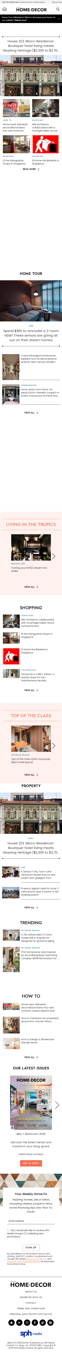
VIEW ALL (29, 413)
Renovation (18, 563)
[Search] (58, 9)
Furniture (27, 615)
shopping (31, 608)
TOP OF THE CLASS (31, 716)
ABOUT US (31, 1292)
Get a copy (31, 1163)
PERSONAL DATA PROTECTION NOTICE (31, 1314)
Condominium (29, 385)
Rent (31, 838)
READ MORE (29, 169)
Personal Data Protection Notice (23, 1261)
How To (7, 120)
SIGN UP (31, 1247)
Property (31, 785)
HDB (31, 326)
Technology (28, 670)
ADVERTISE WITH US (31, 1297)
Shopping (37, 120)
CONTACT (31, 1303)
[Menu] (4, 9)
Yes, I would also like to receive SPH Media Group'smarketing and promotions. (28, 1233)
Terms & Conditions (36, 1258)
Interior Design (20, 755)
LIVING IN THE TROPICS (31, 524)
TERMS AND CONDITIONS (31, 1309)
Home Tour (31, 273)
